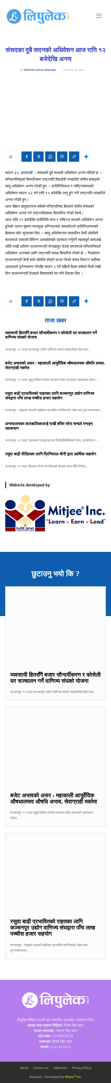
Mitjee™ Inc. (73, 1077)
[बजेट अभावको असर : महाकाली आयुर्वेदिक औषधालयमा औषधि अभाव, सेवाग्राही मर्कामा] (55, 747)
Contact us (41, 1068)
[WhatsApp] (50, 156)
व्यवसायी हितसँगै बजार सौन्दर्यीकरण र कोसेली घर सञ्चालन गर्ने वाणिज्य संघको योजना (55, 678)
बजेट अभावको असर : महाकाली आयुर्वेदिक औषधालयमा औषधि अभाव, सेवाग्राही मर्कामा (53, 798)
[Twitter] (38, 156)
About (24, 1068)
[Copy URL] (74, 156)
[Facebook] (26, 156)
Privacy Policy (81, 1068)
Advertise (60, 1068)
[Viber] (62, 156)
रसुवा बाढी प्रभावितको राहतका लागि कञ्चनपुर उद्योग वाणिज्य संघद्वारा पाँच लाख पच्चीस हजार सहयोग (49, 395)
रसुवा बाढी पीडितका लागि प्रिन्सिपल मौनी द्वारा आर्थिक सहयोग (50, 454)
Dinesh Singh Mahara (40, 70)
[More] (86, 156)
